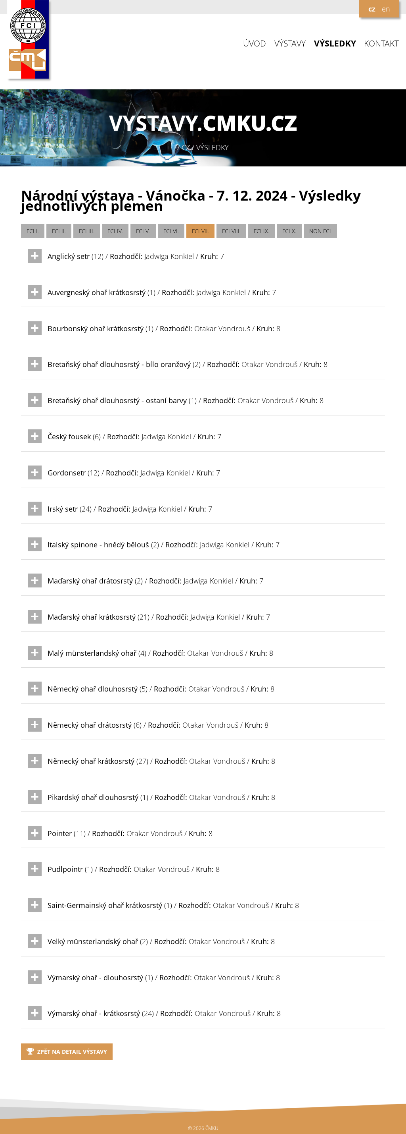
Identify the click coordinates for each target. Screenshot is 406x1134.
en (386, 9)
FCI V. (143, 231)
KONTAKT (381, 43)
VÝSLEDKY (335, 43)
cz (371, 9)
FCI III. (86, 231)
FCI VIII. (231, 231)
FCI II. (59, 231)
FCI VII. (200, 231)
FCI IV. (115, 231)
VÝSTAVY (290, 43)
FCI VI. (171, 231)
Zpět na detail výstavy (72, 1051)
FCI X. (289, 231)
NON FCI (320, 231)
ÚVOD (254, 43)
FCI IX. (261, 231)
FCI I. (33, 231)
